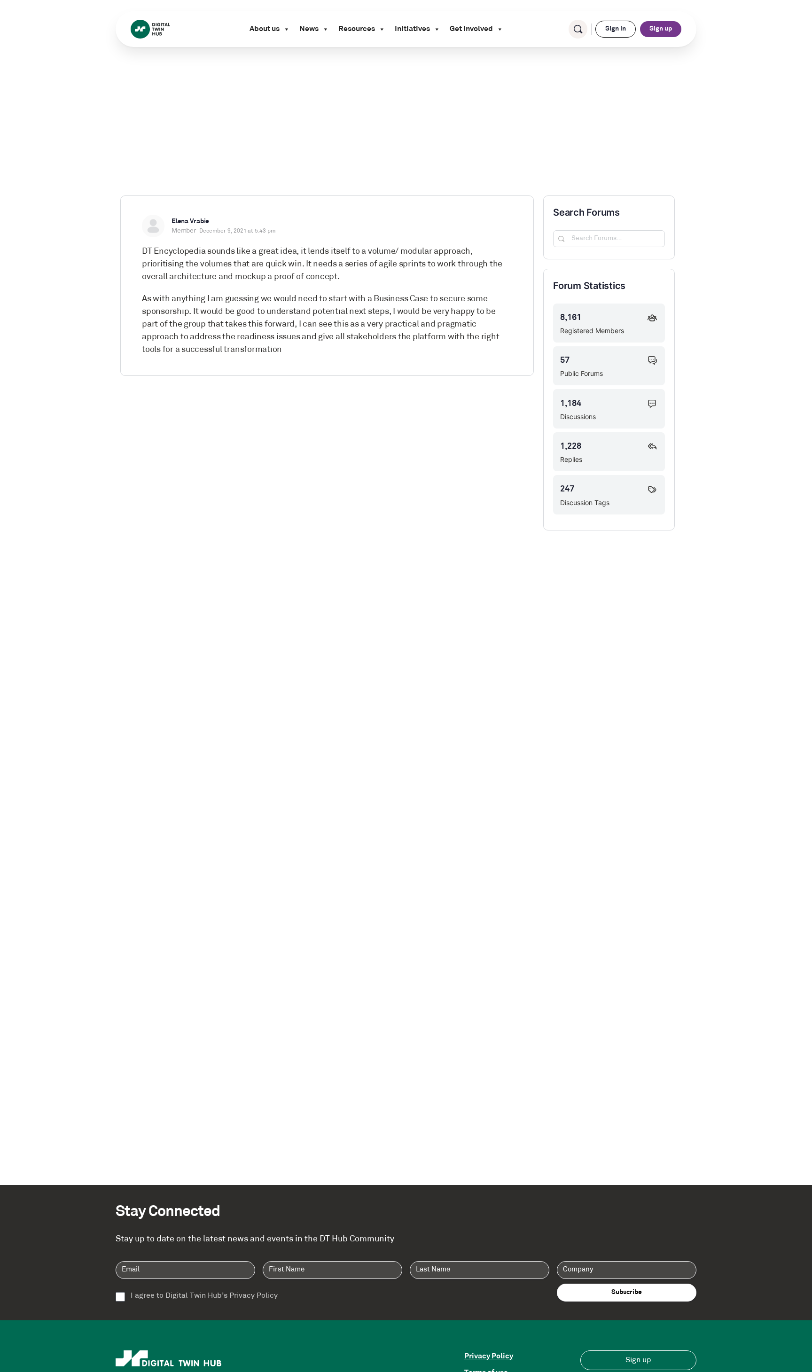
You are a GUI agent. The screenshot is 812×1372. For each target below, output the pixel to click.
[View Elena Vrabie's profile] (153, 226)
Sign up (660, 28)
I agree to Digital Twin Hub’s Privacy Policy (204, 1296)
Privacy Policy (488, 1356)
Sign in (615, 28)
